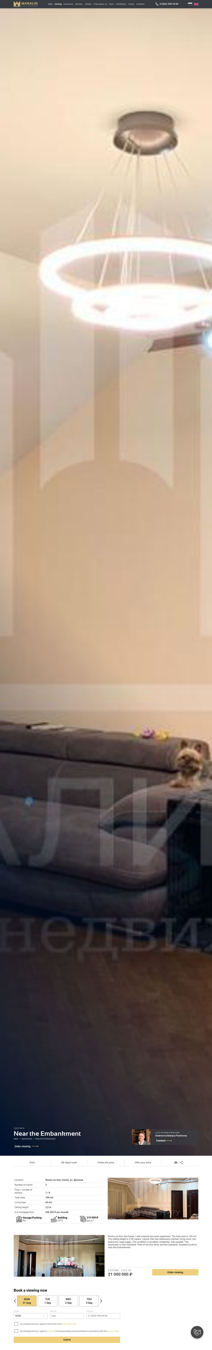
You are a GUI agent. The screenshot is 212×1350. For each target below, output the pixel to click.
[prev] (15, 1301)
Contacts (140, 4)
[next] (101, 1301)
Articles (88, 4)
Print (32, 1162)
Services (78, 4)
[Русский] (190, 4)
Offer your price (143, 1162)
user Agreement (69, 1324)
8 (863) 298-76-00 (169, 4)
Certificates (121, 4)
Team (111, 4)
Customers (68, 4)
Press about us (100, 4)
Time (16, 1311)
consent (51, 1331)
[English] (196, 4)
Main (50, 4)
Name (53, 1311)
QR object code (69, 1162)
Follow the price (106, 1162)
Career (131, 4)
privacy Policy (113, 1331)
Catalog (58, 4)
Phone (90, 1311)
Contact (160, 1140)
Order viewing (22, 1146)
